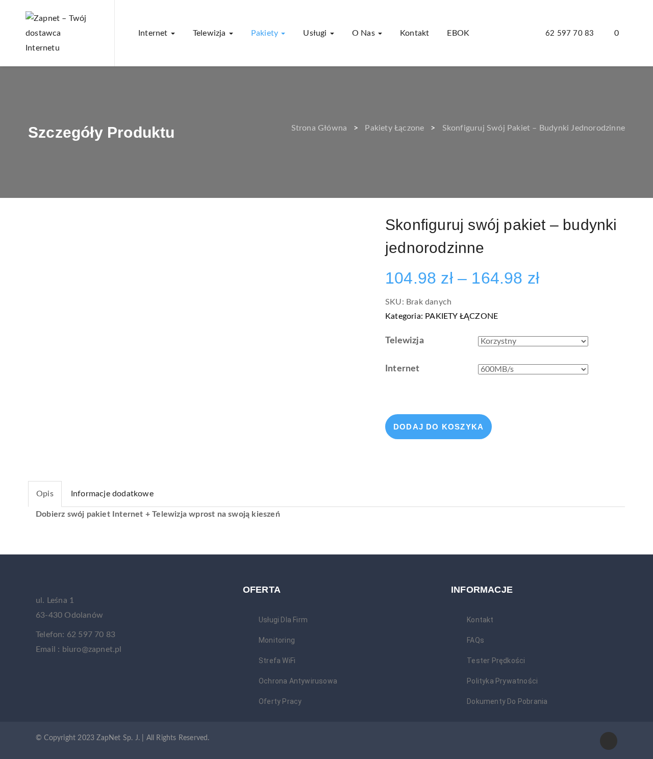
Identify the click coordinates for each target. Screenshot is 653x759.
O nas (364, 33)
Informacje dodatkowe (112, 494)
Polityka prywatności (502, 681)
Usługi (316, 33)
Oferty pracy (280, 701)
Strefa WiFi (277, 660)
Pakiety (266, 33)
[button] (620, 33)
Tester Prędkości (496, 660)
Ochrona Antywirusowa (298, 681)
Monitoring (277, 640)
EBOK (458, 33)
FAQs (475, 640)
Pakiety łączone (394, 128)
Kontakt (414, 33)
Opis (45, 494)
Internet (154, 33)
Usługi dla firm (283, 620)
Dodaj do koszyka (438, 426)
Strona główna (319, 128)
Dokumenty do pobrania (507, 701)
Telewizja (210, 33)
